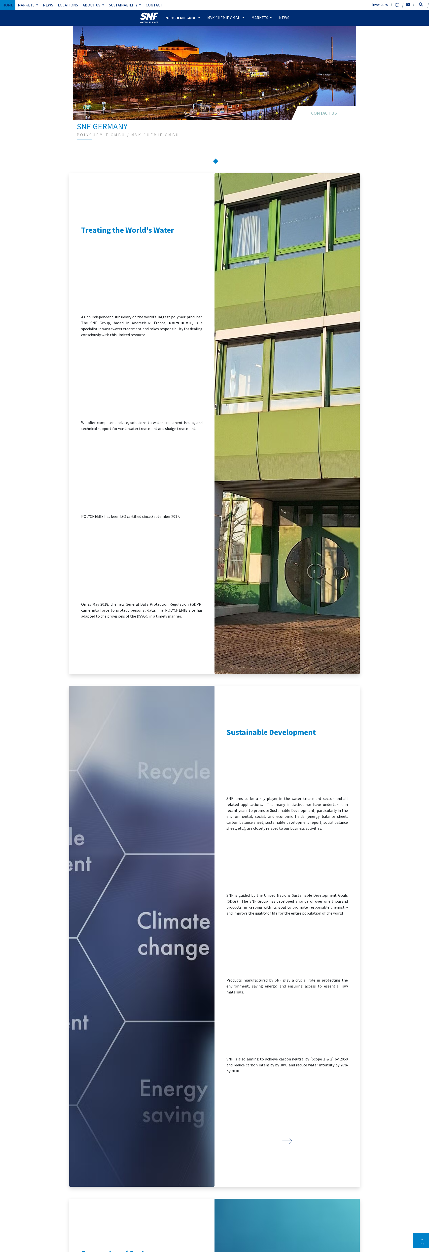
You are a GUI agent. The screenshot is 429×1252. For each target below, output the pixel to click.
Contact (154, 4)
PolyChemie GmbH (181, 17)
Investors (380, 4)
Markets (26, 4)
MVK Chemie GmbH (224, 17)
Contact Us (324, 113)
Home (7, 4)
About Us (92, 4)
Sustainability (123, 4)
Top (421, 1244)
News (48, 4)
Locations (68, 4)
